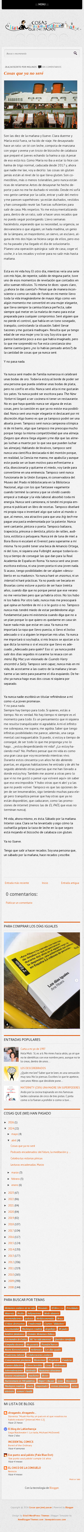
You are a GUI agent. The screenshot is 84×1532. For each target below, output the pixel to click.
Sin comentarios (51, 66)
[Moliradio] (53, 38)
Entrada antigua (70, 883)
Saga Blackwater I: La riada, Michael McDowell (33, 1432)
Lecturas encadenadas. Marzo (27, 1164)
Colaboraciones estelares (39, 1354)
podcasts (29, 1318)
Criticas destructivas (15, 1323)
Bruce (60, 1318)
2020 (11, 1212)
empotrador (42, 1386)
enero (15, 1185)
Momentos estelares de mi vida (20, 1308)
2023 (11, 1193)
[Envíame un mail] (42, 38)
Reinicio (12, 1471)
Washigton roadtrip (14, 1386)
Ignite (60, 1380)
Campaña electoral (14, 1344)
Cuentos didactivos (14, 1365)
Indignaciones (34, 1313)
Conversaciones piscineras (18, 1360)
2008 (11, 1287)
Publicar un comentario (19, 903)
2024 (11, 1128)
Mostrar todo (74, 1479)
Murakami (71, 1380)
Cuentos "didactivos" (54, 1323)
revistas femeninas (60, 1386)
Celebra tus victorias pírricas (27, 1158)
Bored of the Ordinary (20, 1445)
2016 (11, 1237)
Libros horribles (34, 1365)
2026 (11, 1122)
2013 (11, 1256)
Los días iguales (53, 1349)
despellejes (50, 1328)
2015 (11, 1243)
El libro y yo (57, 1308)
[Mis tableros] (64, 38)
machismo (34, 1375)
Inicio (45, 883)
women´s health (24, 1391)
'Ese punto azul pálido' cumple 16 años (29, 1458)
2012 (11, 1262)
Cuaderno (67, 1360)
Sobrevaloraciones (14, 1370)
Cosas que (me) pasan (40, 1507)
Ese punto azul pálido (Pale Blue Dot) (30, 1455)
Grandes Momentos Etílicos (41, 1334)
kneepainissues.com (55, 1519)
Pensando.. (43, 1308)
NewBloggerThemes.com (30, 1519)
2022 (11, 1199)
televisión (9, 1391)
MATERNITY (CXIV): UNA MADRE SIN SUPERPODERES (50, 1087)
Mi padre (63, 1328)
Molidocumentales (45, 1318)
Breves (45, 1375)
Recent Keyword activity (16, 1349)
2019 (11, 1218)
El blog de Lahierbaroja (22, 1429)
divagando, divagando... (22, 1413)
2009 (11, 1281)
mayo (15, 1134)
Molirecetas (60, 1365)
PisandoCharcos (49, 1344)
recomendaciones (13, 1318)
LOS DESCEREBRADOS (33, 1068)
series (75, 1386)
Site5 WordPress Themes (36, 1515)
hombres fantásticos (14, 1334)
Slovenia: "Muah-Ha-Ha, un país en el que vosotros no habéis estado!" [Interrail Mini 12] (37, 1418)
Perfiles (20, 1313)
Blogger (54, 1488)
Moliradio (31, 1370)
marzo (15, 1172)
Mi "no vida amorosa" (41, 1339)
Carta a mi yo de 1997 (33, 1049)
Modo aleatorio (51, 1313)
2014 (11, 1249)
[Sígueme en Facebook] (31, 38)
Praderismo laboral (14, 1354)
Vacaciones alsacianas (50, 1370)
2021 (11, 1205)
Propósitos (54, 1360)
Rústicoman (39, 1360)
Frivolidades (72, 1308)
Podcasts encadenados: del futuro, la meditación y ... (41, 1152)
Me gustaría (32, 1344)
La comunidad (12, 1328)
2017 (11, 1230)
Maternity (9, 1313)
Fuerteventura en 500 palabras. (20, 1380)
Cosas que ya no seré (23, 73)
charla (30, 1386)
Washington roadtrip (32, 1328)
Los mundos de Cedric (16, 1339)
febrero (15, 1179)
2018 (11, 1224)
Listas (48, 1365)
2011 (11, 1268)
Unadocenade (34, 1323)
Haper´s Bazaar (46, 1380)
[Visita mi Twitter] (20, 38)
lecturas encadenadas (15, 1375)
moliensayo (36, 1349)
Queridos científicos (64, 1339)
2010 (11, 1274)
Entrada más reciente (17, 883)
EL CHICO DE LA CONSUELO (24, 1468)
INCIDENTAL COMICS (20, 1442)
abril (14, 1140)
